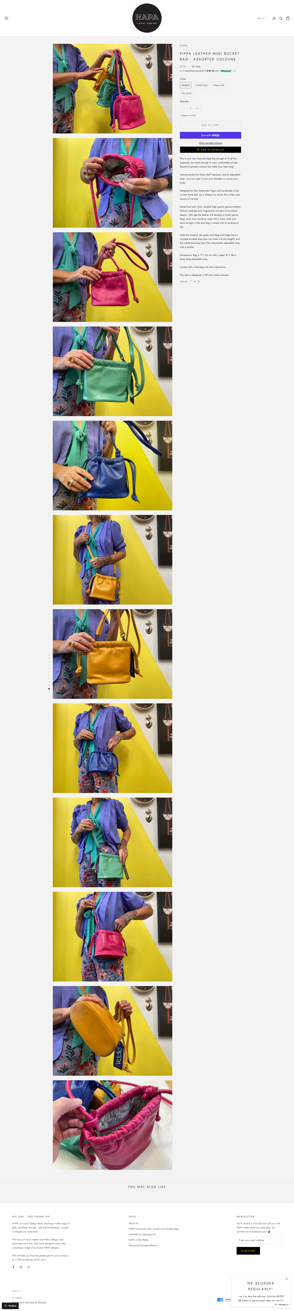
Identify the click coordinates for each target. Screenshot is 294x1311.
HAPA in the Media (139, 1240)
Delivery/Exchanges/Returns (143, 1245)
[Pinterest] (199, 281)
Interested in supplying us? (142, 1234)
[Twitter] (195, 281)
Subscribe (248, 1250)
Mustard (186, 85)
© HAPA (17, 1297)
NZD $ (261, 18)
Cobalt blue (202, 85)
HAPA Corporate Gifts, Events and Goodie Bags (153, 1229)
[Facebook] (191, 281)
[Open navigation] (6, 18)
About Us (133, 1223)
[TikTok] (28, 1267)
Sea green (187, 93)
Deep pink (218, 85)
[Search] (281, 18)
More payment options (210, 143)
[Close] (286, 1278)
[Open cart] (287, 18)
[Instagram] (21, 1267)
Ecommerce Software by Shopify (29, 1302)
